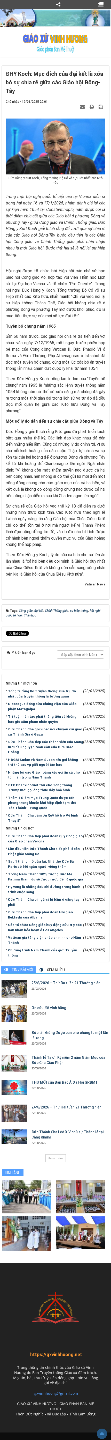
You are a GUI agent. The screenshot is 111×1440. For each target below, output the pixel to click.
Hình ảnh (12, 1173)
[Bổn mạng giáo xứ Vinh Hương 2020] (26, 1233)
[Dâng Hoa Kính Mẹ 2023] (80, 1197)
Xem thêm (55, 1158)
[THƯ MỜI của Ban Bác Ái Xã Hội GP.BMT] (14, 1087)
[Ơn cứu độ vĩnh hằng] (14, 1013)
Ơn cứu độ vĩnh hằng (48, 1008)
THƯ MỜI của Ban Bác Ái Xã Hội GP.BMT (64, 1082)
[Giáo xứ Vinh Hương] (55, 42)
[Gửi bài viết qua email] (83, 107)
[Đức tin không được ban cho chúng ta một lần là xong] (14, 1037)
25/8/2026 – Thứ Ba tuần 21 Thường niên (65, 983)
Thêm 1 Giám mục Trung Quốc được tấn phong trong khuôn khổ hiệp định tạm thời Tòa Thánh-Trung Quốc (42, 803)
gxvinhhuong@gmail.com (56, 1393)
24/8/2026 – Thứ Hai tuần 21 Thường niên (66, 1107)
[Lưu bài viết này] (101, 107)
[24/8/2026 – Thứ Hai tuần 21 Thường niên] (14, 1113)
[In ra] (92, 107)
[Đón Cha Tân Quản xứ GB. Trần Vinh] (26, 1197)
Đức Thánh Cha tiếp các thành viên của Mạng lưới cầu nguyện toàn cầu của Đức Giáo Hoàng (45, 747)
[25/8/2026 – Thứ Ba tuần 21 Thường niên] (14, 989)
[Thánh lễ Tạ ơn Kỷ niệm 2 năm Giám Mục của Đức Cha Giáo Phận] (14, 1063)
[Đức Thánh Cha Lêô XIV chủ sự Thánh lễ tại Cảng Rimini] (14, 1136)
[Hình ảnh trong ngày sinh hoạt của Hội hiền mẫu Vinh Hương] (80, 1232)
